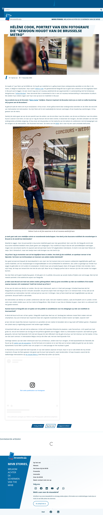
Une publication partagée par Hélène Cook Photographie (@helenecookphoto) (32, 417)
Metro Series (33, 100)
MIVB (57, 123)
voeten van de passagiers (22, 343)
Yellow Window (20, 93)
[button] (51, 512)
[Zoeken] (101, 9)
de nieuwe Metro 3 (32, 354)
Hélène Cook (39, 89)
